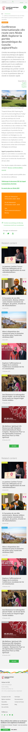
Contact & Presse (19, 702)
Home (2, 13)
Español (24, 87)
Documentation (19, 699)
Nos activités (5, 707)
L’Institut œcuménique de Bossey (13, 223)
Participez (17, 696)
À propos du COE (6, 696)
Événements (7, 13)
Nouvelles (4, 702)
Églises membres (6, 699)
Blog (16, 704)
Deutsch (24, 85)
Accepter (5, 729)
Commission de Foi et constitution (14, 225)
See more (14, 446)
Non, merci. (14, 729)
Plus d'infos (8, 726)
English (24, 83)
